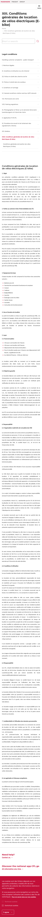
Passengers (5, 2)
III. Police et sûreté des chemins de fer (14, 76)
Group (22, 2)
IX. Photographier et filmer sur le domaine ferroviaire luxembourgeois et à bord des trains (19, 111)
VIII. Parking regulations (10, 104)
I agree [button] (6, 912)
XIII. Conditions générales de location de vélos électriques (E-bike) (18, 138)
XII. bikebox (6, 131)
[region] (21, 896)
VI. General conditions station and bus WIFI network (19, 93)
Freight (15, 2)
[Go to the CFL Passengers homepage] (8, 6)
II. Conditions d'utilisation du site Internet (15, 71)
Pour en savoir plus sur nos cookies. (24, 897)
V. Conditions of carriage (10, 88)
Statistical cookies (11, 905)
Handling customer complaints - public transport (18, 60)
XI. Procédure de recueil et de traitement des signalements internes (16, 124)
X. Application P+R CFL (9, 118)
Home (4, 28)
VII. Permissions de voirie (10, 99)
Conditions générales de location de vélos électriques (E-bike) (16, 145)
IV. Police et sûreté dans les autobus (14, 82)
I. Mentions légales (8, 65)
